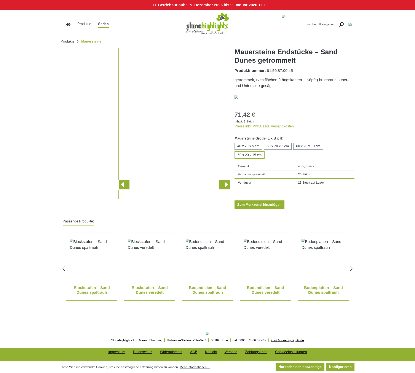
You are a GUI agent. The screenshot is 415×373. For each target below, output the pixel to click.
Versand (231, 352)
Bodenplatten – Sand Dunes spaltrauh (323, 290)
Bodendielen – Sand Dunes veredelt (265, 290)
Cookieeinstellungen (291, 352)
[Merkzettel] (350, 24)
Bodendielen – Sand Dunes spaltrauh (207, 290)
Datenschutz (142, 352)
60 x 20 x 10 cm (308, 146)
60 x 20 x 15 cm (250, 155)
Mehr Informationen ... (195, 367)
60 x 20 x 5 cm (278, 146)
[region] (145, 123)
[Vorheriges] (123, 185)
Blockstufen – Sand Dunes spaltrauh (92, 290)
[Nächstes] (224, 185)
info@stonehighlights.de (287, 340)
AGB (193, 352)
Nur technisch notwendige (300, 367)
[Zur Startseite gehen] (207, 23)
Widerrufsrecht (171, 352)
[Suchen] (341, 24)
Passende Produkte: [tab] (78, 221)
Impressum (116, 352)
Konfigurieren (340, 367)
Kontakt (211, 352)
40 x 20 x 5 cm (248, 146)
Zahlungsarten (256, 352)
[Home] (68, 24)
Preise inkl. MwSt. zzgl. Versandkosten (264, 126)
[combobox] (321, 24)
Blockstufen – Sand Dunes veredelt (150, 290)
